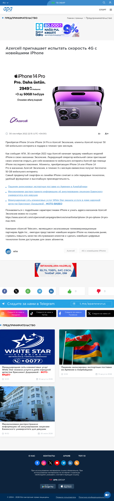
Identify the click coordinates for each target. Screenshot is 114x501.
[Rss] (76, 463)
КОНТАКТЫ (49, 456)
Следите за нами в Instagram (16, 313)
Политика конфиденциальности (93, 497)
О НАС (32, 456)
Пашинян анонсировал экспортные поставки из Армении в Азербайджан (47, 186)
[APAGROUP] (57, 480)
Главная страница (75, 18)
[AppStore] (66, 486)
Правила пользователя (66, 497)
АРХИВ (66, 456)
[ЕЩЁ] (110, 10)
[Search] (103, 3)
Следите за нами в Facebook (73, 313)
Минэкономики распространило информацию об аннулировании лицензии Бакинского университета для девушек (55, 193)
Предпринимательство (99, 18)
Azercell (71, 251)
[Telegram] (63, 463)
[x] (50, 463)
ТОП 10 (82, 456)
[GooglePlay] (48, 486)
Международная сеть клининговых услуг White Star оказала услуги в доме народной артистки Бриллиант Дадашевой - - (54, 202)
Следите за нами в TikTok (44, 313)
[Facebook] (37, 463)
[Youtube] (57, 463)
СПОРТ (102, 10)
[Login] (110, 2)
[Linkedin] (70, 463)
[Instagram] (43, 463)
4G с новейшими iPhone (94, 251)
